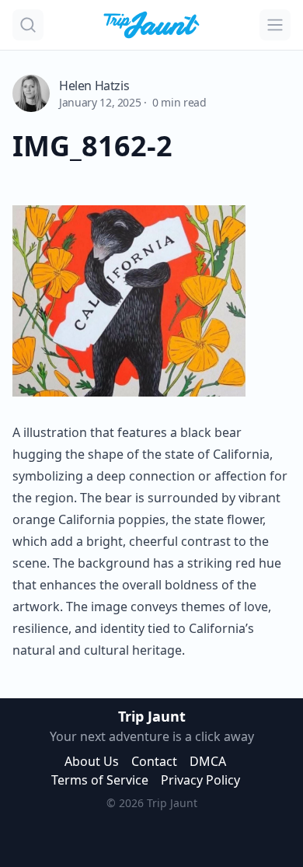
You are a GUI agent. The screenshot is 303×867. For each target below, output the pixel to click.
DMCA (208, 761)
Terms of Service (99, 779)
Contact (154, 761)
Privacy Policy (200, 779)
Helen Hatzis (94, 85)
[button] (28, 24)
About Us (91, 761)
